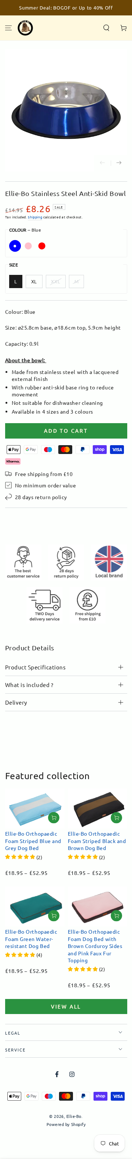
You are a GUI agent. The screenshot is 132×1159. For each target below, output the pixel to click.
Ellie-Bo (73, 1116)
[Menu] (8, 28)
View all (66, 1006)
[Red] (42, 246)
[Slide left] (102, 163)
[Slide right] (119, 163)
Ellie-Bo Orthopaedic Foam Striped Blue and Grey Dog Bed (33, 840)
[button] (106, 28)
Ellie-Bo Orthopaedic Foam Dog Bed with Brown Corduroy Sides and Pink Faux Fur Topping (95, 945)
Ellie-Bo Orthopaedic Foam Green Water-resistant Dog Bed (31, 938)
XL (34, 281)
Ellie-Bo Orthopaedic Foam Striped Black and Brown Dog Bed (97, 840)
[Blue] (15, 246)
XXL (55, 281)
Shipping (35, 216)
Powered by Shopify (66, 1124)
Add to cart (66, 430)
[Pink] (28, 246)
